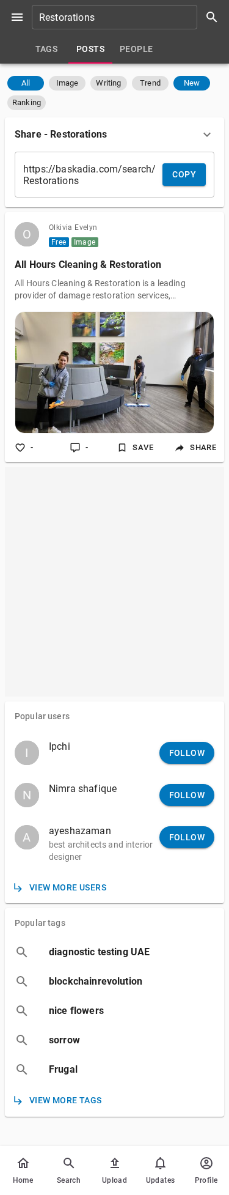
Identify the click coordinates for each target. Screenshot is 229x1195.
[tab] (46, 49)
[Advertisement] (114, 582)
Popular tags (40, 923)
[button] (25, 83)
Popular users (42, 716)
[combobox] (129, 17)
